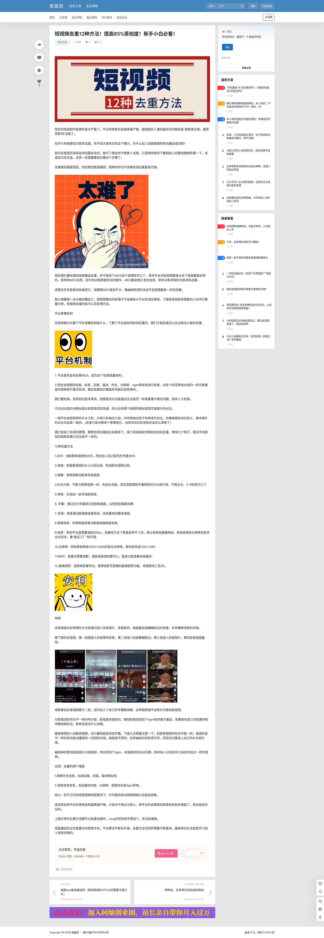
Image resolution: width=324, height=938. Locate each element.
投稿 (270, 17)
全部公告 (246, 67)
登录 (253, 6)
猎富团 (75, 932)
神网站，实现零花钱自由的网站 (184, 890)
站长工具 (75, 6)
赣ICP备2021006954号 (96, 932)
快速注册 (267, 6)
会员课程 (92, 6)
